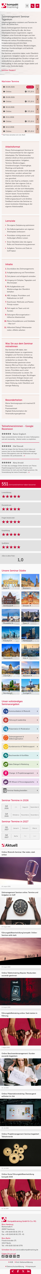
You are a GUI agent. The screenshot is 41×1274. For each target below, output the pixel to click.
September (34, 807)
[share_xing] (12, 1271)
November (24, 815)
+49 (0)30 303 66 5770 (14, 1246)
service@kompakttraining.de (27, 1250)
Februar (24, 828)
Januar (15, 828)
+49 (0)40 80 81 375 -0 (14, 1232)
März (34, 828)
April (15, 836)
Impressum (31, 1266)
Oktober (15, 815)
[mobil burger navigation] (27, 6)
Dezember (34, 815)
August (24, 807)
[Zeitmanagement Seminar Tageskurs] (32, 6)
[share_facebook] (17, 1271)
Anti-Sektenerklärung (24, 1262)
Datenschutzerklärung (15, 1266)
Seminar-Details (8, 70)
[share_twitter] (23, 1271)
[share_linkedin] (28, 1271)
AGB (11, 1262)
